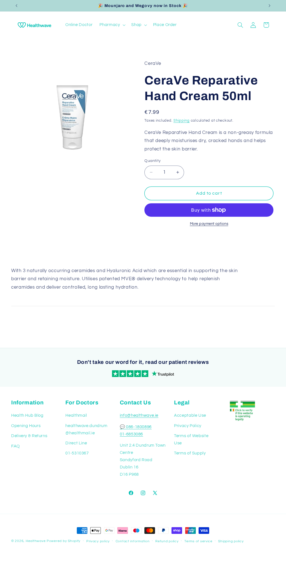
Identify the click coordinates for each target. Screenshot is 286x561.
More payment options (209, 224)
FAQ (15, 446)
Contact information (133, 541)
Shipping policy (231, 541)
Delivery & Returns (29, 436)
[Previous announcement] (16, 5)
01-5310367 (77, 453)
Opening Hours (25, 426)
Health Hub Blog (27, 415)
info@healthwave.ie (139, 415)
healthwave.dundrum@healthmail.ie (86, 429)
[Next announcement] (269, 5)
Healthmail (76, 415)
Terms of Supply (190, 453)
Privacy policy (98, 541)
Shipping (181, 120)
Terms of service (198, 541)
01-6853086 (131, 434)
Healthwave (36, 541)
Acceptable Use (190, 415)
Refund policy (167, 541)
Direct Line (76, 443)
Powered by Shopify (63, 541)
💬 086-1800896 (136, 427)
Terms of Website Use (191, 439)
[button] (112, 25)
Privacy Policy (187, 426)
